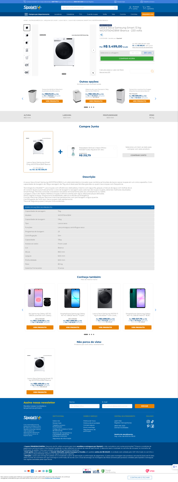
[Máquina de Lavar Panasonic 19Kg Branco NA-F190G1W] (76, 96)
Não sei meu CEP (105, 72)
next (155, 98)
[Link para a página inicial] (26, 20)
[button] (64, 50)
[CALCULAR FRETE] (152, 71)
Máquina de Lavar (50, 20)
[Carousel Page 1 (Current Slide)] (86, 107)
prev (22, 98)
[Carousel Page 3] (91, 107)
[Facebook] (152, 427)
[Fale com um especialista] (175, 466)
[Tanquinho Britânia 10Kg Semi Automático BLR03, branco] (33, 96)
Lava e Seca (63, 20)
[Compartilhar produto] (101, 35)
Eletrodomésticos (36, 20)
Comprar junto (138, 155)
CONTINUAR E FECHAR (140, 477)
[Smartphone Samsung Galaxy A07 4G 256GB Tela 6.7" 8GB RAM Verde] (137, 298)
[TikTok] (152, 423)
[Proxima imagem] (93, 50)
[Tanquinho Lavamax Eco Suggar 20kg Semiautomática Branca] (120, 96)
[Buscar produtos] (115, 8)
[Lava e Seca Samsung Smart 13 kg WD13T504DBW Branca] (39, 363)
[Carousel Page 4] (93, 107)
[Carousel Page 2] (89, 107)
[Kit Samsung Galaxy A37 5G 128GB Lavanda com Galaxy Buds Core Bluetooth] (39, 298)
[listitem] (27, 27)
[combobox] (89, 8)
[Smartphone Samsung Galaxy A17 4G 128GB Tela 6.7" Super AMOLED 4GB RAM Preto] (72, 298)
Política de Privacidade (52, 478)
